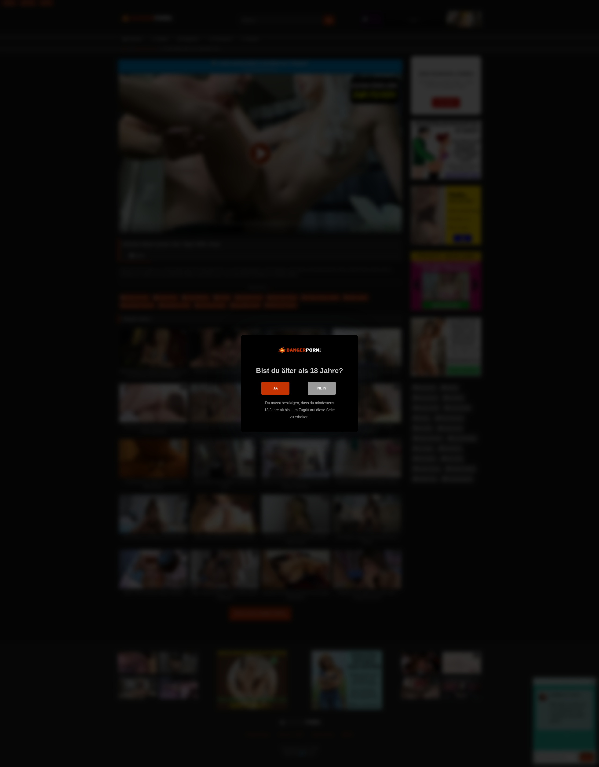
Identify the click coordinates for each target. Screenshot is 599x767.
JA (275, 388)
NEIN (321, 388)
